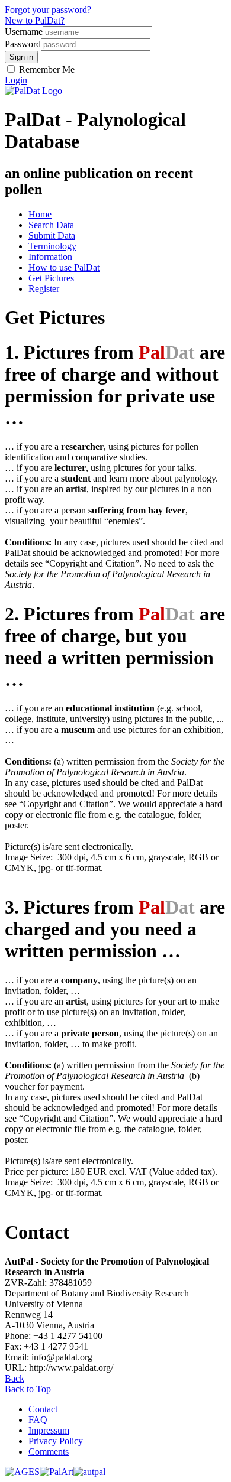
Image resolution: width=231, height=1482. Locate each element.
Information (50, 257)
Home (40, 214)
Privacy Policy (55, 1441)
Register (43, 289)
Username (24, 32)
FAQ (37, 1420)
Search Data (51, 225)
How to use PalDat (64, 267)
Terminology (52, 246)
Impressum (48, 1430)
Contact (42, 1409)
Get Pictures (51, 278)
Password (23, 44)
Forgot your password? (48, 10)
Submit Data (51, 235)
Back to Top (28, 1389)
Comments (48, 1452)
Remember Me (46, 69)
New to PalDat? (35, 20)
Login (16, 80)
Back (14, 1378)
